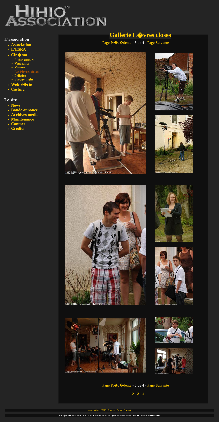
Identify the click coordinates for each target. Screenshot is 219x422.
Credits (17, 128)
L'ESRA (18, 49)
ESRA (103, 410)
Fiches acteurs (24, 59)
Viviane (20, 67)
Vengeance (22, 63)
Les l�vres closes (26, 71)
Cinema (111, 410)
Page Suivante (158, 42)
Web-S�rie (21, 84)
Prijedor (20, 75)
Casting (17, 89)
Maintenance (22, 119)
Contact (18, 124)
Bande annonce (24, 110)
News (15, 105)
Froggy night (24, 79)
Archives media (24, 114)
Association (21, 44)
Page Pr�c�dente (116, 42)
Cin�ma (19, 55)
